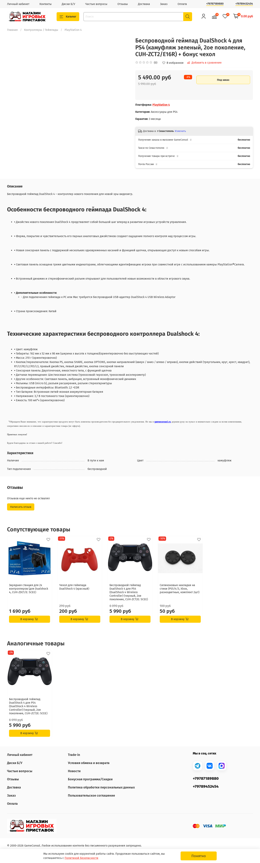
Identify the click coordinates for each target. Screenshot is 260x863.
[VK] (209, 766)
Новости (74, 771)
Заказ (163, 4)
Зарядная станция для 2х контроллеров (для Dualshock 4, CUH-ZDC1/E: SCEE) (28, 588)
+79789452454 (244, 3)
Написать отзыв (20, 507)
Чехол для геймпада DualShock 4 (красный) (74, 586)
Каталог (71, 16)
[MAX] (221, 766)
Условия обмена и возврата (88, 763)
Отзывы (122, 4)
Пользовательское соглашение (91, 795)
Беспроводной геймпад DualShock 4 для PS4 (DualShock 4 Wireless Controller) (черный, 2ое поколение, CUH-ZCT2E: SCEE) (128, 592)
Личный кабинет (18, 4)
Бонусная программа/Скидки (90, 779)
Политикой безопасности (81, 858)
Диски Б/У (68, 4)
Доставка (144, 4)
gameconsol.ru (162, 421)
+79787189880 (215, 3)
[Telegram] (197, 766)
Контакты (45, 4)
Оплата (182, 4)
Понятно (198, 856)
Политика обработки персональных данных (101, 787)
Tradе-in (74, 755)
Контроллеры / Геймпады (41, 30)
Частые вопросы (96, 4)
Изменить (180, 131)
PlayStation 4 (73, 30)
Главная (12, 30)
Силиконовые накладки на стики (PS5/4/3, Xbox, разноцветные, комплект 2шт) (179, 588)
